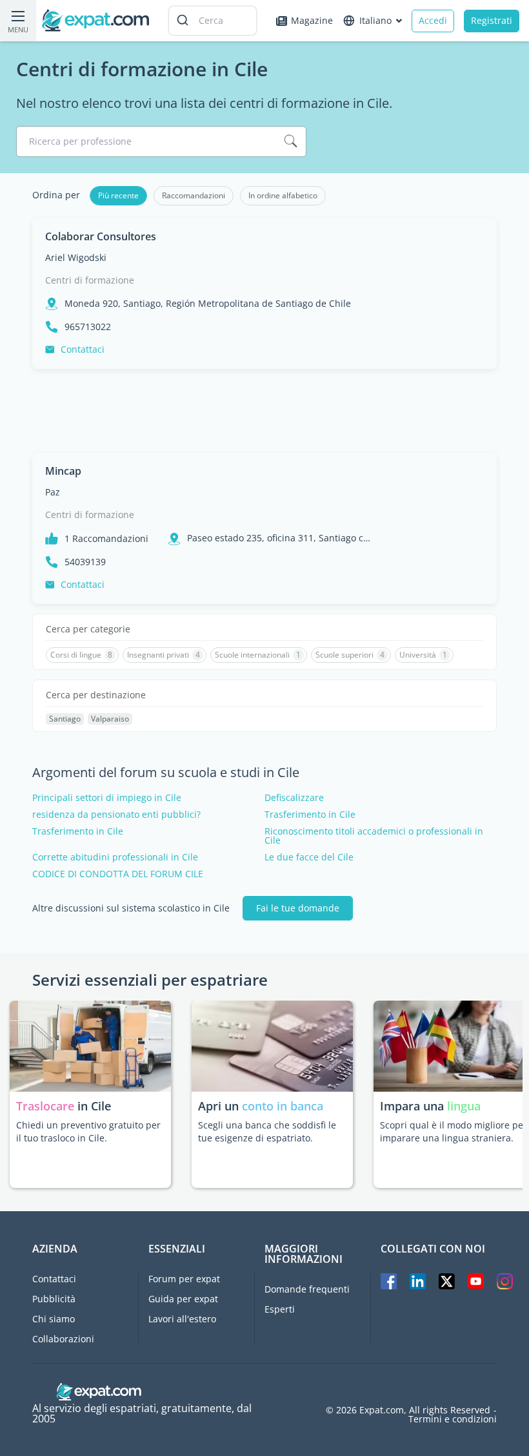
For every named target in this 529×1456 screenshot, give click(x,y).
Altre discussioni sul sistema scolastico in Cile (131, 908)
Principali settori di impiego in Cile (106, 797)
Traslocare (46, 1106)
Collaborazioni (63, 1339)
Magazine (312, 20)
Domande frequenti (307, 1289)
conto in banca (282, 1106)
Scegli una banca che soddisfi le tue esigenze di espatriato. (267, 1131)
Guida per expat (183, 1299)
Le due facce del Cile (309, 857)
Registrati (491, 20)
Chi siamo (53, 1319)
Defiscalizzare (294, 797)
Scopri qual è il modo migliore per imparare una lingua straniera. (453, 1131)
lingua (464, 1106)
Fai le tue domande (297, 908)
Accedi (433, 20)
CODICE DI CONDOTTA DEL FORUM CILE (117, 874)
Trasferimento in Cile (309, 814)
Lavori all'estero (182, 1319)
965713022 (88, 326)
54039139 (85, 562)
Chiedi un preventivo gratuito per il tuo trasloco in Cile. (88, 1131)
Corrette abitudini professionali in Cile (115, 857)
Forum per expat (184, 1279)
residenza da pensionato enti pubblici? (116, 814)
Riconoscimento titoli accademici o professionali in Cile (373, 836)
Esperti (279, 1309)
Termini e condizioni (452, 1419)
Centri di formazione (89, 280)
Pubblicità (53, 1299)
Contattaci (83, 349)
